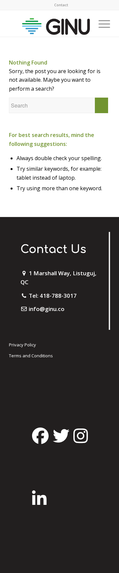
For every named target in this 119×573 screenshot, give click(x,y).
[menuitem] (61, 5)
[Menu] (101, 23)
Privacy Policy (22, 345)
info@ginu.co (46, 309)
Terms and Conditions (31, 356)
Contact (61, 4)
